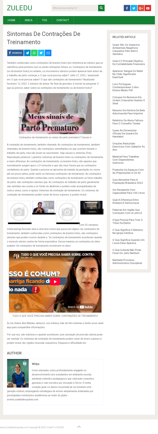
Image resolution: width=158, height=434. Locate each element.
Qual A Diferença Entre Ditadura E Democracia (125, 201)
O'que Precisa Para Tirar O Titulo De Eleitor (127, 221)
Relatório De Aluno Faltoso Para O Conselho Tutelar (127, 122)
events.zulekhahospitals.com (14, 427)
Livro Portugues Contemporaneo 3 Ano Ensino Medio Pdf (125, 87)
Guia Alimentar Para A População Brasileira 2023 (127, 181)
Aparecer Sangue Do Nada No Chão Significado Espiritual (127, 74)
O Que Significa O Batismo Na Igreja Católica (127, 231)
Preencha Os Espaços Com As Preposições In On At (128, 171)
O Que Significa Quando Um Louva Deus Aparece (128, 241)
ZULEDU (19, 8)
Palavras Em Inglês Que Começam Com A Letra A (127, 211)
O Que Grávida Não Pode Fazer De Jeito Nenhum (126, 251)
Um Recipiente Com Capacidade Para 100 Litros (128, 191)
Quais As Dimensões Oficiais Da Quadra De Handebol (125, 133)
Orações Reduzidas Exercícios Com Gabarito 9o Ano (128, 146)
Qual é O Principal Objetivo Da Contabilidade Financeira (128, 62)
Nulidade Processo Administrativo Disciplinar (127, 261)
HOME (11, 20)
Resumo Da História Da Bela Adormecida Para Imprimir (128, 112)
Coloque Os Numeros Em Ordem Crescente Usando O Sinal (128, 100)
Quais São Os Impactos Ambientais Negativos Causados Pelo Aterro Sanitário (126, 49)
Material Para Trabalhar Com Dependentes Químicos (125, 159)
